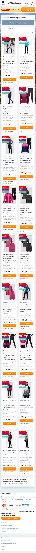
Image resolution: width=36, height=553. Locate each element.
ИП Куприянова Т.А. (6, 525)
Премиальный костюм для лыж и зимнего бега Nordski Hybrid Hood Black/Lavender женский (9, 61)
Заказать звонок (28, 9)
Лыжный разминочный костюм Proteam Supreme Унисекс (26, 403)
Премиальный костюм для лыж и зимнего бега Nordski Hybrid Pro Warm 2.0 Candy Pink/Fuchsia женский (26, 355)
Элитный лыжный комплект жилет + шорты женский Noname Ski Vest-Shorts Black (25, 259)
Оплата (3, 549)
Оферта (3, 531)
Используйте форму (11, 518)
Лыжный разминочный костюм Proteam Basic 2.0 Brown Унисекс (26, 453)
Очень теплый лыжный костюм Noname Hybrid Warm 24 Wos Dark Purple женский (9, 160)
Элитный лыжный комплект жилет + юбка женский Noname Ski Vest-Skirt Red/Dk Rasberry (9, 259)
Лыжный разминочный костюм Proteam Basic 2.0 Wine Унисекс (9, 453)
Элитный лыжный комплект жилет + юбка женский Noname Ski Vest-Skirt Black (26, 210)
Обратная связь (5, 540)
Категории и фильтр (18, 23)
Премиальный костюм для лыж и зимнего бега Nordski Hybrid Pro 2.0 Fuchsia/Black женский (9, 405)
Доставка (3, 546)
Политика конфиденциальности (10, 528)
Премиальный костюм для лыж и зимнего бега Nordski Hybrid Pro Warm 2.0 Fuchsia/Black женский (9, 355)
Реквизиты (4, 522)
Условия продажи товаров (8, 543)
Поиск (26, 3)
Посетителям (5, 538)
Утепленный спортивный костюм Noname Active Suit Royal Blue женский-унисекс (26, 307)
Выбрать (9, 79)
